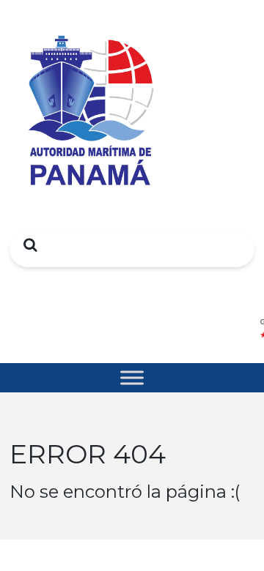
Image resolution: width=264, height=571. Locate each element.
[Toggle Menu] (132, 377)
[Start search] (26, 244)
